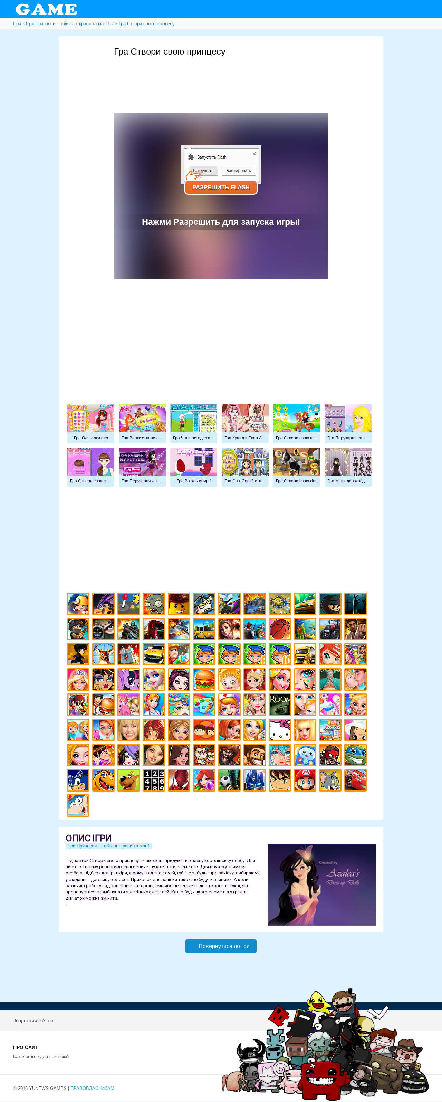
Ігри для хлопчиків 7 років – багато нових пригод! (205, 655)
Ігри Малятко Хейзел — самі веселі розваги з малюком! (230, 680)
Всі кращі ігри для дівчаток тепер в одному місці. (356, 731)
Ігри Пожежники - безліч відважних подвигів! (180, 655)
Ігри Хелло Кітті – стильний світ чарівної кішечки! (281, 731)
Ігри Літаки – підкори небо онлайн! (180, 630)
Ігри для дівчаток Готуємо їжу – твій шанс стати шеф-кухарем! (205, 680)
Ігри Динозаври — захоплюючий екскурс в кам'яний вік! (104, 781)
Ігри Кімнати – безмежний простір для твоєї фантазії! (281, 705)
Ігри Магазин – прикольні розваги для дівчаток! (331, 731)
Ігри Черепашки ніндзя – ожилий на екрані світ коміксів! (356, 756)
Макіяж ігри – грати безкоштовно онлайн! (306, 680)
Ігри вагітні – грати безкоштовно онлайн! (331, 705)
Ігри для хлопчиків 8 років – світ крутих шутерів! (230, 655)
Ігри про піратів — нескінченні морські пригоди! (230, 756)
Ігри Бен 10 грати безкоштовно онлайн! (281, 781)
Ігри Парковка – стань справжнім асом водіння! (155, 655)
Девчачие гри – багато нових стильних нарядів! (129, 756)
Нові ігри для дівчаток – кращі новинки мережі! (230, 731)
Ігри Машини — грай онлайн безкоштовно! (306, 605)
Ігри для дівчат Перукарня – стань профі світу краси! (180, 705)
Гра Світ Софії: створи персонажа (245, 467)
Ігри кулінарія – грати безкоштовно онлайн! (104, 705)
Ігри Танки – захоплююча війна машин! (255, 605)
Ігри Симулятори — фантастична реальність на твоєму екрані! (129, 605)
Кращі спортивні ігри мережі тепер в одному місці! (79, 655)
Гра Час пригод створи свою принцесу (193, 423)
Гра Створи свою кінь (296, 467)
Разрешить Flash (221, 187)
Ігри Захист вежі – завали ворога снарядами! (129, 655)
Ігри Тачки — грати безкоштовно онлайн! (356, 781)
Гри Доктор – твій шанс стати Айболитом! (230, 705)
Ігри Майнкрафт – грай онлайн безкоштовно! (79, 605)
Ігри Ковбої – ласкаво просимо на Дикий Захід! (255, 756)
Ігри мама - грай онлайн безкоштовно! (306, 705)
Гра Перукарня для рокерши (142, 467)
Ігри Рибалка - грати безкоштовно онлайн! (255, 630)
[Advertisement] (239, 76)
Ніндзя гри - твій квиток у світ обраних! (331, 605)
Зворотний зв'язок (33, 1020)
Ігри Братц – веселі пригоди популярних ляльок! (180, 731)
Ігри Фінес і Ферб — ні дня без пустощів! (79, 806)
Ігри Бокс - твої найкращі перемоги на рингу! (356, 630)
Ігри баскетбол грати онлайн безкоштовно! (281, 630)
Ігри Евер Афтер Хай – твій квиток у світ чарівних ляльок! (180, 680)
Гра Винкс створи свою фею (142, 423)
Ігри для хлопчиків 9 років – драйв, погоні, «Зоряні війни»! (255, 655)
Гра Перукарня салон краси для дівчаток (348, 423)
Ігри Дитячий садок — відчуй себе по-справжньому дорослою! (79, 731)
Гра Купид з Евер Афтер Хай (245, 423)
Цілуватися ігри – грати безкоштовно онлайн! (356, 680)
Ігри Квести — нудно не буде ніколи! (306, 630)
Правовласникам (92, 1088)
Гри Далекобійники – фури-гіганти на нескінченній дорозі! (155, 630)
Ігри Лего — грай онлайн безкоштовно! (180, 605)
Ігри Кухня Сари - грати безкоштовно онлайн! (79, 705)
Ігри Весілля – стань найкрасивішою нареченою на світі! (356, 705)
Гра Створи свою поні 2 (296, 423)
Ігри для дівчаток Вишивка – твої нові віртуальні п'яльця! (255, 731)
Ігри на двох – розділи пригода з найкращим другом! (205, 756)
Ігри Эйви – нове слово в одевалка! (155, 756)
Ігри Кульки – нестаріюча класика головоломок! (205, 781)
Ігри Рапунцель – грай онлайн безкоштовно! (281, 680)
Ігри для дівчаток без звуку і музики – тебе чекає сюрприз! (306, 731)
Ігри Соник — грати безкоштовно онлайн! (79, 781)
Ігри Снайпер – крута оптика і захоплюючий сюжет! (104, 630)
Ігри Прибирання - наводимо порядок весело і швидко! (155, 705)
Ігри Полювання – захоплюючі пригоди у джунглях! (104, 655)
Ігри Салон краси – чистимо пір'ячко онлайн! (79, 756)
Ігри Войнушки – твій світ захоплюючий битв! (205, 605)
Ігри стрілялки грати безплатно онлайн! (129, 630)
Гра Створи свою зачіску (90, 467)
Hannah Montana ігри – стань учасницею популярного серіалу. (129, 731)
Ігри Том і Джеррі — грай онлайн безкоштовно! (331, 781)
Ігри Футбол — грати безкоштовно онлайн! (230, 781)
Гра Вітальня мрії (193, 467)
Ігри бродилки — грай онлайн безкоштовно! (331, 756)
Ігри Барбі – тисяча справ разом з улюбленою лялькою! (79, 680)
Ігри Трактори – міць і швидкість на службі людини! (331, 630)
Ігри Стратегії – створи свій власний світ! (281, 605)
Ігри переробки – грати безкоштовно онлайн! (129, 705)
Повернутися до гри (224, 946)
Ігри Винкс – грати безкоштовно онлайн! (331, 655)
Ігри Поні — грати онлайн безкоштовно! (129, 680)
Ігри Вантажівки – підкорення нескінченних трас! (306, 655)
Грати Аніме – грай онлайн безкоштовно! (281, 756)
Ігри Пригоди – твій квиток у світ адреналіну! (230, 630)
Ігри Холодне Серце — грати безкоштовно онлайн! (155, 680)
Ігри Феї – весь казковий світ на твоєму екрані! (255, 705)
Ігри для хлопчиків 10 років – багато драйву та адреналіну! (281, 655)
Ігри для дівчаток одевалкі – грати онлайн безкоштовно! (356, 655)
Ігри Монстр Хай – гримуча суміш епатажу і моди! (104, 680)
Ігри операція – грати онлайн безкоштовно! (331, 680)
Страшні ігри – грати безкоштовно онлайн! (356, 605)
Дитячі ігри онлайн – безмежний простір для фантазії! (306, 756)
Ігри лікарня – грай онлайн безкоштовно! (255, 680)
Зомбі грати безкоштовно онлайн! (155, 605)
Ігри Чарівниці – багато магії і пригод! (155, 731)
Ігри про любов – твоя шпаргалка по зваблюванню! (104, 756)
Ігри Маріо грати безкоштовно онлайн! (306, 781)
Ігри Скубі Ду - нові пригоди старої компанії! (129, 781)
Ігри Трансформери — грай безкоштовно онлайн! (255, 781)
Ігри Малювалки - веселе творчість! (205, 705)
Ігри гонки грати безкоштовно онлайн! (104, 605)
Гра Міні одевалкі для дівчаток (348, 467)
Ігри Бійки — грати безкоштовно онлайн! (230, 605)
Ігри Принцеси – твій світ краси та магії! (109, 846)
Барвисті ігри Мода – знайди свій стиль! (104, 731)
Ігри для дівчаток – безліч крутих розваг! (180, 756)
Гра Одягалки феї (90, 423)
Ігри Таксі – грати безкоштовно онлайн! (205, 630)
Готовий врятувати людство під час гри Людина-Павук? (180, 781)
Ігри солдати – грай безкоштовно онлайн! (79, 630)
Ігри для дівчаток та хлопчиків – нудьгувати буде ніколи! (205, 731)
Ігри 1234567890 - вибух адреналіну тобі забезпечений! (155, 781)
